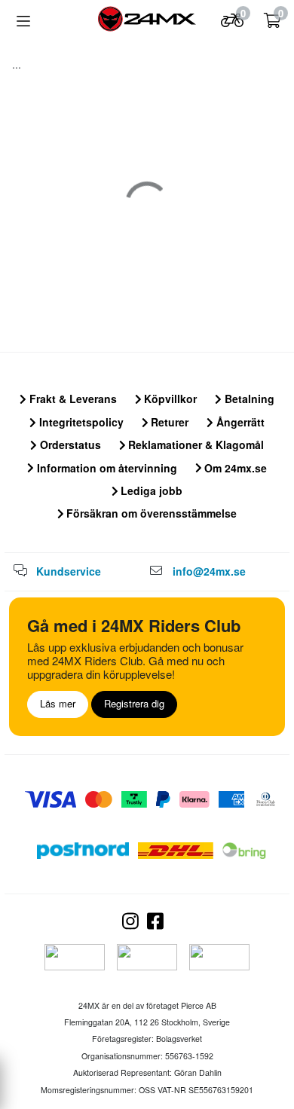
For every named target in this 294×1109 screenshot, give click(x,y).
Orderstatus (69, 444)
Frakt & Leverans (71, 398)
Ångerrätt (239, 421)
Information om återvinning (105, 467)
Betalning (248, 398)
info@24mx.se (209, 571)
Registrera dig (134, 703)
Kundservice (68, 571)
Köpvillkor (169, 398)
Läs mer (57, 703)
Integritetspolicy (80, 421)
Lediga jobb (150, 490)
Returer (168, 421)
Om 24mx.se (234, 467)
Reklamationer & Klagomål (194, 444)
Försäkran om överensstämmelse (150, 513)
